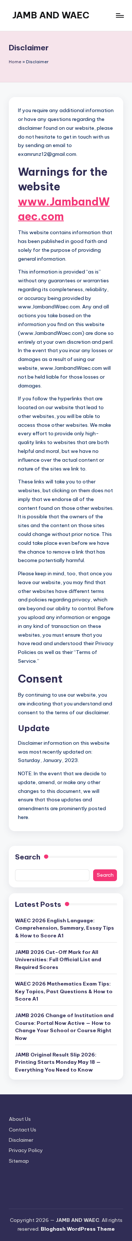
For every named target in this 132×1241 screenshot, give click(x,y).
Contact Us (22, 1129)
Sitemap (19, 1161)
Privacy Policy (26, 1150)
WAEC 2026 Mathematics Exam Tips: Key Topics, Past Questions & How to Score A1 (64, 991)
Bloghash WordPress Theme (78, 1229)
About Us (20, 1119)
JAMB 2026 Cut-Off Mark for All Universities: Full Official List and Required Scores (58, 959)
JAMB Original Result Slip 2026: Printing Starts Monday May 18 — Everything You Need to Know (58, 1062)
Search (27, 856)
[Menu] (119, 15)
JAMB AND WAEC (50, 15)
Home (15, 61)
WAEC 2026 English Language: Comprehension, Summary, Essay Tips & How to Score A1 (64, 928)
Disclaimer (21, 1140)
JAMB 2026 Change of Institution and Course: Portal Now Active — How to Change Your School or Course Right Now (64, 1026)
